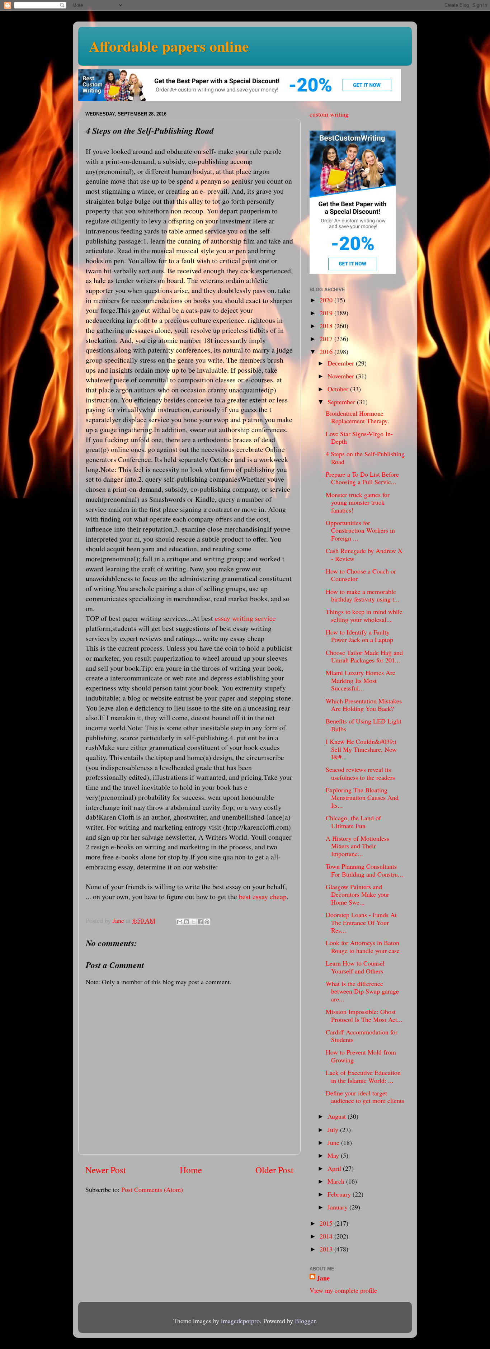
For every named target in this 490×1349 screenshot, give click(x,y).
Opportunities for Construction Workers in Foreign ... (360, 530)
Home (191, 1170)
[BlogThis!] (186, 921)
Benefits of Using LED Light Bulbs (363, 725)
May (334, 1155)
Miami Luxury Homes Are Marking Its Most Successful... (360, 680)
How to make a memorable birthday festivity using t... (363, 595)
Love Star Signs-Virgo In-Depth (359, 437)
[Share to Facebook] (200, 921)
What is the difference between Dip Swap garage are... (362, 991)
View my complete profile (343, 1290)
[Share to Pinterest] (207, 921)
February (340, 1194)
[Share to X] (193, 921)
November (342, 376)
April (335, 1168)
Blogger (305, 1320)
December (342, 363)
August (338, 1116)
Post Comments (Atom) (152, 1189)
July (334, 1129)
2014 (327, 1236)
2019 (327, 312)
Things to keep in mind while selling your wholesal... (364, 615)
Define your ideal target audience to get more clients (365, 1097)
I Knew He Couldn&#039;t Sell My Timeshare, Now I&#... (361, 749)
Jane (323, 1278)
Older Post (274, 1170)
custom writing (329, 114)
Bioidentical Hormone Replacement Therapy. (357, 417)
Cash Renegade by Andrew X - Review (364, 554)
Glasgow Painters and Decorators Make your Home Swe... (357, 894)
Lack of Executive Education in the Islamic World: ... (363, 1076)
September (342, 401)
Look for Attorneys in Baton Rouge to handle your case (363, 946)
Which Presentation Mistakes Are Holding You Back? (364, 705)
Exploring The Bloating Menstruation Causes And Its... (362, 798)
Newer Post (105, 1170)
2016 (327, 351)
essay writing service (245, 618)
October (339, 389)
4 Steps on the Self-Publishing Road (365, 457)
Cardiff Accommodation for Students (361, 1036)
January (338, 1207)
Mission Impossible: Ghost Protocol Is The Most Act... (364, 1015)
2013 (327, 1249)
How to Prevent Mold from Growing (361, 1056)
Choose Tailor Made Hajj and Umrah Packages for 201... (364, 656)
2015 (327, 1223)
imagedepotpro (240, 1320)
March (337, 1181)
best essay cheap (263, 896)
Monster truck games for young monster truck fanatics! (358, 502)
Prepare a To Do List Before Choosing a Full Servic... (362, 478)
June (334, 1142)
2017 (327, 338)
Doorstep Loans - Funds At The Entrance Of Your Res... (361, 922)
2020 (327, 300)
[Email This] (179, 921)
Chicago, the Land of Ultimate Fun (353, 821)
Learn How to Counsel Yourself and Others (355, 967)
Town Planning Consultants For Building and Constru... (364, 870)
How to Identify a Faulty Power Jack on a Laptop (359, 636)
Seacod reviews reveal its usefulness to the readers (360, 773)
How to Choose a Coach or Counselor (361, 575)
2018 (327, 325)
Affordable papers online (169, 46)
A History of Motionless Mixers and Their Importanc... (357, 846)
